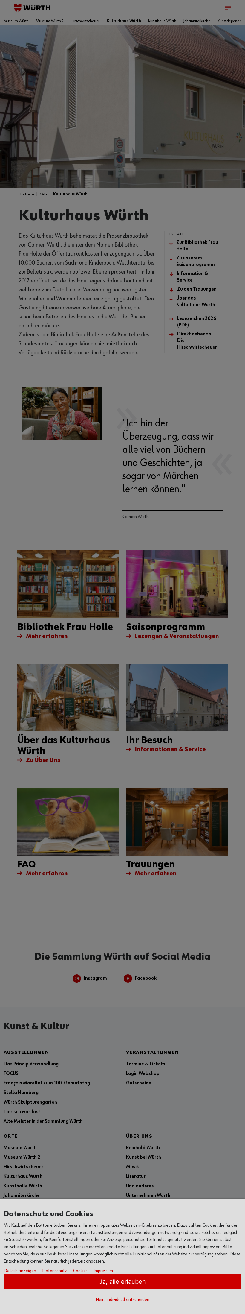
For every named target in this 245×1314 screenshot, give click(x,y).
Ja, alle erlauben (122, 1281)
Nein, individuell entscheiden (122, 1299)
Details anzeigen (20, 1271)
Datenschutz (54, 1271)
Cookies (80, 1271)
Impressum (103, 1271)
